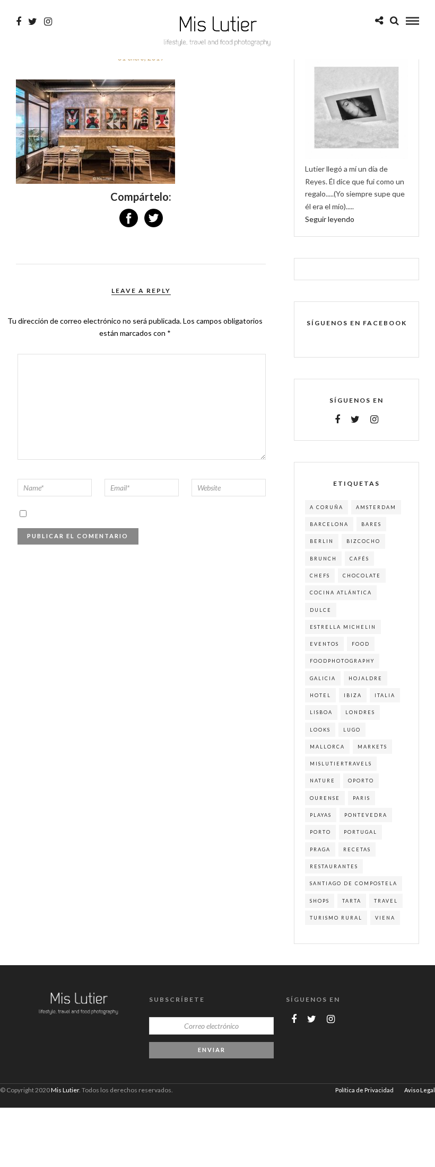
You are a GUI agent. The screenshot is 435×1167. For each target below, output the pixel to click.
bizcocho (363, 541)
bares (371, 524)
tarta (351, 901)
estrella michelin (343, 627)
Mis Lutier (65, 1090)
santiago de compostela (353, 883)
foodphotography (342, 661)
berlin (322, 541)
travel (386, 901)
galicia (323, 678)
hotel (320, 695)
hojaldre (365, 678)
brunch (323, 559)
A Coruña (326, 507)
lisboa (321, 712)
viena (385, 918)
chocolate (362, 575)
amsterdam (376, 507)
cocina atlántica (341, 592)
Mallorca (327, 747)
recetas (357, 849)
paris (361, 798)
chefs (320, 575)
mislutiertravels (341, 764)
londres (360, 712)
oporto (361, 780)
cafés (359, 559)
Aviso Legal (419, 1089)
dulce (321, 610)
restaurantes (334, 866)
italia (385, 695)
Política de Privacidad (364, 1089)
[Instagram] (48, 21)
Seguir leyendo (329, 219)
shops (319, 901)
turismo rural (336, 918)
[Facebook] (337, 419)
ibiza (353, 695)
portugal (360, 832)
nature (322, 780)
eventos (324, 644)
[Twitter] (355, 419)
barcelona (329, 524)
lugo (352, 730)
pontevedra (365, 815)
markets (372, 747)
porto (320, 832)
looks (320, 730)
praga (320, 849)
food (361, 644)
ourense (325, 798)
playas (321, 815)
